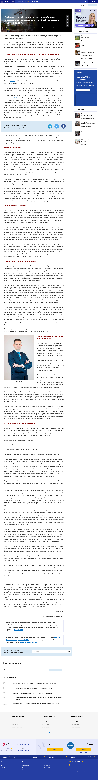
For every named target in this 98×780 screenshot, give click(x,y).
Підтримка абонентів (48, 765)
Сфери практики (71, 5)
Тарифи (55, 749)
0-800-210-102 (24, 750)
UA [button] (77, 1)
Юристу (27, 1)
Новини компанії (26, 765)
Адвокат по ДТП (16, 724)
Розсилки (45, 769)
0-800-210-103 (24, 745)
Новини (16, 5)
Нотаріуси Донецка (75, 727)
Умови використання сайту (7, 771)
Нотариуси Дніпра (75, 721)
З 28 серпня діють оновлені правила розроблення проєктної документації (34, 683)
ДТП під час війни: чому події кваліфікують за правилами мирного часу (88, 64)
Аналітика (24, 5)
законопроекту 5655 (10, 98)
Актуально (47, 5)
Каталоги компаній (26, 769)
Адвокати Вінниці (46, 721)
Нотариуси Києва (75, 724)
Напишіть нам (46, 767)
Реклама (3, 774)
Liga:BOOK (92, 4)
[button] (2, 2)
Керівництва (25, 767)
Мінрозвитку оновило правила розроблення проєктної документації (33, 688)
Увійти (55, 669)
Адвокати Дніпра (46, 724)
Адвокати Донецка (46, 727)
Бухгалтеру (36, 1)
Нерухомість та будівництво (12, 14)
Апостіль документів (17, 727)
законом (12, 81)
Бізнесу (20, 1)
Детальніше (83, 752)
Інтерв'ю (32, 5)
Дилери (3, 767)
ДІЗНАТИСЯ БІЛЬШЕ (83, 90)
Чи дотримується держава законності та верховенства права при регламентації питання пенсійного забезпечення (88, 124)
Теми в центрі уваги (26, 771)
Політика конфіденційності (7, 769)
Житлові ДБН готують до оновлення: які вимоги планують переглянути (33, 693)
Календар (39, 5)
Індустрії (82, 5)
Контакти (45, 771)
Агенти (2, 765)
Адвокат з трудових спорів (18, 721)
